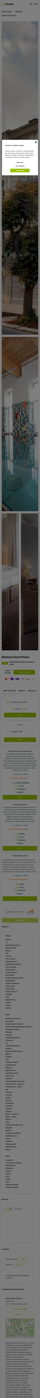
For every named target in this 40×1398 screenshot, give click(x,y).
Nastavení (20, 162)
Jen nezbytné (20, 166)
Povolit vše (20, 170)
